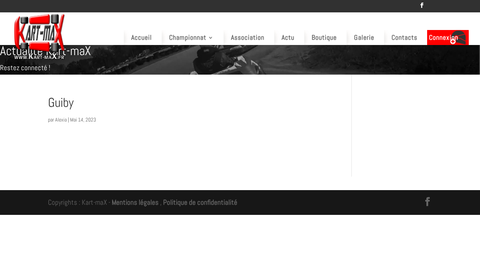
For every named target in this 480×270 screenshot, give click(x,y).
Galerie (364, 37)
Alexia (61, 119)
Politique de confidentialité (200, 202)
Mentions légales (135, 202)
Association (247, 37)
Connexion (443, 37)
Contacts (404, 37)
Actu (288, 37)
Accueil (141, 37)
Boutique (324, 37)
